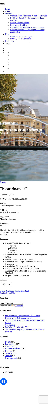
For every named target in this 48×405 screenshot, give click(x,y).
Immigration (10, 344)
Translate (19, 306)
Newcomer (9, 346)
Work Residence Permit (19, 23)
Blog (7, 34)
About (7, 11)
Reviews (8, 351)
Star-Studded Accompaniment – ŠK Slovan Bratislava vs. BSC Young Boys (22, 317)
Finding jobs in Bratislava (20, 39)
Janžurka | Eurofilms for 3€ (16, 327)
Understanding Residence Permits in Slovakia (28, 16)
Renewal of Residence (19, 25)
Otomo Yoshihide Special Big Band (14, 291)
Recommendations (12, 349)
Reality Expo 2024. (8, 293)
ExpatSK (8, 123)
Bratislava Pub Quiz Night (21, 36)
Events (3, 182)
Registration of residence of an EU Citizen (27, 27)
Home (7, 9)
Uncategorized (11, 358)
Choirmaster (10, 325)
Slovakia (8, 353)
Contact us (9, 41)
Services (8, 13)
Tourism (8, 356)
